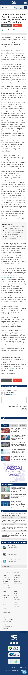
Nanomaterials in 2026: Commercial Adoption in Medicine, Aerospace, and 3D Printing (18, 489)
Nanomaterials (19, 52)
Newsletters (6, 614)
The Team (16, 606)
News (4, 591)
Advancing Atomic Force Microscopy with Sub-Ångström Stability (14, 527)
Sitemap (16, 604)
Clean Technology (12, 546)
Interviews (5, 601)
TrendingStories (5, 425)
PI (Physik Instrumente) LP (10, 524)
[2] (5, 437)
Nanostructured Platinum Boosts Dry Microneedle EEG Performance (18, 430)
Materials (16, 597)
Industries (16, 601)
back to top (23, 632)
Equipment (6, 595)
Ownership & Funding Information (8, 627)
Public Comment (22, 405)
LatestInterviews (14, 425)
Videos (5, 597)
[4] (5, 451)
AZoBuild (5, 583)
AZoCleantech (6, 579)
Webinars (5, 599)
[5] (5, 458)
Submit (24, 408)
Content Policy (6, 625)
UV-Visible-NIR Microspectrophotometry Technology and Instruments (14, 514)
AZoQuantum (17, 577)
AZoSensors (17, 575)
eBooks (15, 593)
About (4, 608)
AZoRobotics (6, 577)
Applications (17, 599)
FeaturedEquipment (22, 425)
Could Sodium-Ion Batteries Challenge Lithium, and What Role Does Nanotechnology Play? (18, 504)
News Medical (17, 581)
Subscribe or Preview (12, 547)
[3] (5, 444)
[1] (5, 430)
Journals (5, 604)
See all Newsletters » (7, 566)
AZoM (4, 575)
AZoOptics (5, 581)
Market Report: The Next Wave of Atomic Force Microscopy (18, 496)
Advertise (5, 617)
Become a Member (7, 612)
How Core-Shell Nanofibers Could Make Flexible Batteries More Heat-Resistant (19, 437)
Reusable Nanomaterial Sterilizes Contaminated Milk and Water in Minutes (18, 458)
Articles (5, 593)
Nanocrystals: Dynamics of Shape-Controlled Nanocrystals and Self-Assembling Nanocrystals (14, 232)
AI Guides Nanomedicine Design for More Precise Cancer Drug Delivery (18, 451)
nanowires (12, 368)
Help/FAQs (16, 603)
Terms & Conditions (8, 619)
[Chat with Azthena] (24, 672)
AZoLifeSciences (18, 583)
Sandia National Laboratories (9, 420)
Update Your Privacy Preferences (15, 670)
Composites (11, 553)
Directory (5, 603)
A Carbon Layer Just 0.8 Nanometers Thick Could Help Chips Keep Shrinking (18, 444)
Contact (5, 616)
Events (15, 595)
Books (15, 591)
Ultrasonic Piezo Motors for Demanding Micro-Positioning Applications (13, 521)
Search (5, 610)
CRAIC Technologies (8, 517)
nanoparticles (5, 277)
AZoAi (15, 579)
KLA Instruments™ (8, 539)
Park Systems (7, 530)
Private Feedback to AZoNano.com (18, 406)
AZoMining (6, 585)
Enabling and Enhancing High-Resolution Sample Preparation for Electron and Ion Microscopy (14, 535)
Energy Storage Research (14, 559)
